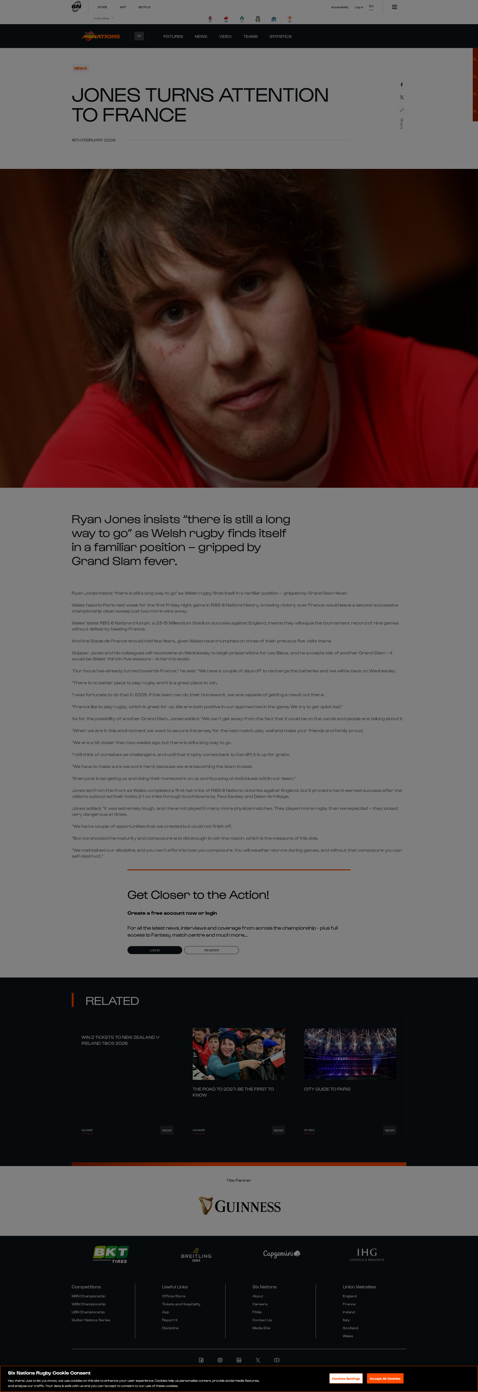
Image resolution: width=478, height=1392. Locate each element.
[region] (239, 1379)
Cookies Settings (346, 1378)
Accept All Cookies (385, 1378)
